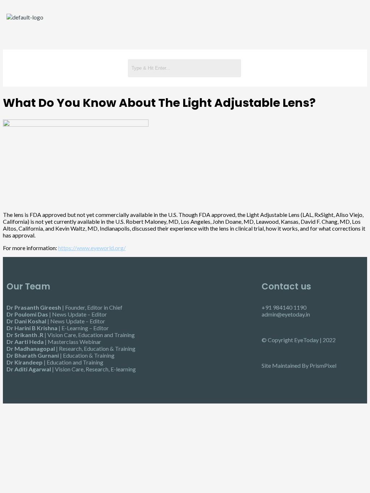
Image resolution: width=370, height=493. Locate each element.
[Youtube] (315, 67)
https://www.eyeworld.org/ (92, 247)
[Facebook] (294, 67)
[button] (63, 68)
